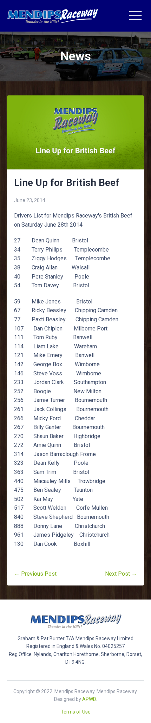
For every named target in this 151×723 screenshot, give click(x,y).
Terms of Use (76, 712)
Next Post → (121, 573)
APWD (89, 699)
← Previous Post (35, 573)
